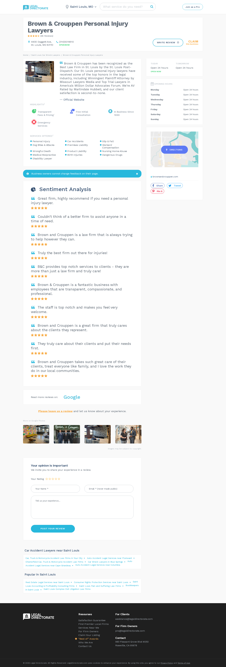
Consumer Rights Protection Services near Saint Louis (101, 582)
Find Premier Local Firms (93, 624)
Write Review (166, 42)
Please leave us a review (55, 411)
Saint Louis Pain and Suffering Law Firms (100, 586)
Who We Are (85, 642)
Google (71, 397)
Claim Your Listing (89, 635)
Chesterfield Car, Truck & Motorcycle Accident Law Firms (54, 562)
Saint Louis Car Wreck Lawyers (45, 55)
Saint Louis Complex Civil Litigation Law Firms (67, 589)
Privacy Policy (167, 663)
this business (192, 42)
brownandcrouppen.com (165, 176)
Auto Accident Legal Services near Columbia (97, 565)
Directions (176, 149)
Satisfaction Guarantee (91, 620)
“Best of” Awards (88, 638)
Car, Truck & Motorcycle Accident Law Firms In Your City (54, 558)
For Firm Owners (88, 631)
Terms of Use (184, 663)
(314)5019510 (66, 41)
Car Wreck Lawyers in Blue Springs (105, 562)
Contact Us (84, 646)
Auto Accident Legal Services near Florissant (109, 558)
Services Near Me (88, 627)
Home (25, 55)
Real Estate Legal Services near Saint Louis (47, 582)
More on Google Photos (34, 421)
